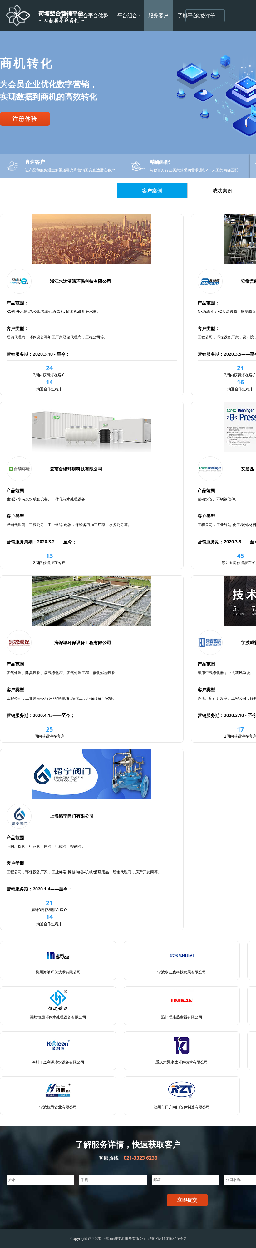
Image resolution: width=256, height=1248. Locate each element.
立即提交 (187, 1200)
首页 (64, 15)
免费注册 (205, 15)
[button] (248, 105)
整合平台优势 (93, 15)
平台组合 (127, 15)
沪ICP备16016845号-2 (167, 1238)
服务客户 (158, 15)
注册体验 (24, 132)
